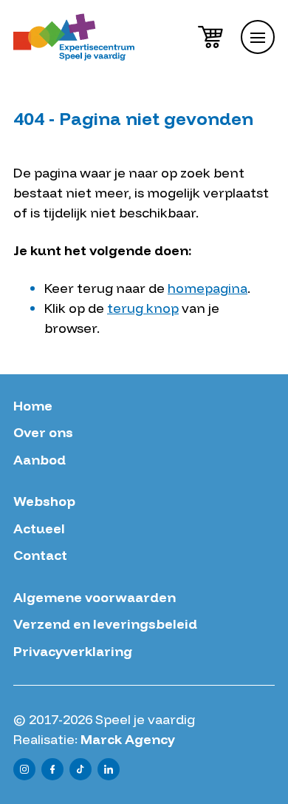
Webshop (44, 501)
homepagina (207, 288)
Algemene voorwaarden (94, 598)
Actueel (39, 529)
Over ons (43, 433)
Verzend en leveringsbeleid (105, 624)
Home (32, 406)
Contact (40, 555)
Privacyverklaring (72, 651)
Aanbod (39, 460)
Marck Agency (127, 739)
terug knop (143, 308)
